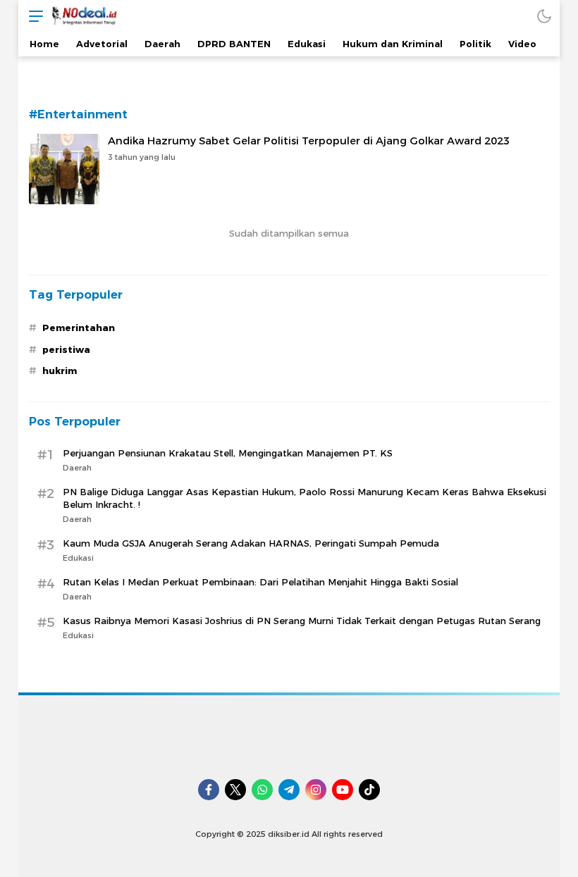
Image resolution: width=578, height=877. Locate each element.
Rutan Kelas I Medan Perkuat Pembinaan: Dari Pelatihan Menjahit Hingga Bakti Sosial (260, 581)
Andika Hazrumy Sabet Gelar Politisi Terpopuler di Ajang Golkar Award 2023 (309, 141)
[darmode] (544, 16)
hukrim (59, 370)
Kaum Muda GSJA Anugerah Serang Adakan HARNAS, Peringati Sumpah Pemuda (251, 543)
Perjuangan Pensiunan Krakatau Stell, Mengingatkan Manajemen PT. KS (228, 453)
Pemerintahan (78, 327)
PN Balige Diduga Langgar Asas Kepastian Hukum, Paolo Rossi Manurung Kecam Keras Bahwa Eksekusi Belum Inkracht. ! (304, 498)
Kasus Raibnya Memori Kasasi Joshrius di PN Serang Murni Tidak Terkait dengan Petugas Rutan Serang (302, 620)
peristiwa (66, 349)
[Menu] (32, 16)
